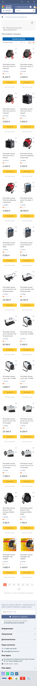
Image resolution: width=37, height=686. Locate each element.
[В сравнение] (15, 52)
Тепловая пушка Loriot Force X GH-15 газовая (9, 465)
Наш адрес (6, 668)
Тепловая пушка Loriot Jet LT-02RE (26, 377)
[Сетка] (30, 42)
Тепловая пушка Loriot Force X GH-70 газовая (9, 421)
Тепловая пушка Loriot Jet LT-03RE (9, 377)
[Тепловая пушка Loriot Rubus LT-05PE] (10, 232)
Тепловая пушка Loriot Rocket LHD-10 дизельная (10, 334)
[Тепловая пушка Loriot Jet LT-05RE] (27, 321)
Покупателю (7, 634)
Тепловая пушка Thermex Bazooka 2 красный (9, 200)
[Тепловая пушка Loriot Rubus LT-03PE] (27, 232)
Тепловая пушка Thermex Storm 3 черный (26, 66)
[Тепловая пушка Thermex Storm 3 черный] (27, 54)
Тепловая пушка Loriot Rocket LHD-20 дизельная (27, 289)
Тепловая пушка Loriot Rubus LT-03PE (26, 245)
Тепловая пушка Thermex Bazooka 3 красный (27, 156)
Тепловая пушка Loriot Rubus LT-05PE (9, 245)
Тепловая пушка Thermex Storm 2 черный (9, 111)
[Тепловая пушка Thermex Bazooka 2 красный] (10, 188)
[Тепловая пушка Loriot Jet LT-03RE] (10, 366)
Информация (7, 629)
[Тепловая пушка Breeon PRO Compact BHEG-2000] (27, 498)
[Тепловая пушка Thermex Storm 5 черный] (10, 54)
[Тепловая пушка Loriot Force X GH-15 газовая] (10, 453)
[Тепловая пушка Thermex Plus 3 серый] (27, 99)
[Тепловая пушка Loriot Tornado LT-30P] (27, 188)
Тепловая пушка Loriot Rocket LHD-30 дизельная (10, 289)
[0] (34, 7)
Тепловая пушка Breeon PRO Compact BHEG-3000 (9, 511)
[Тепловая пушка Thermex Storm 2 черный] (10, 99)
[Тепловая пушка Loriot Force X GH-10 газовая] (27, 453)
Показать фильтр (18, 39)
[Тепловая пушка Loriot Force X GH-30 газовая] (27, 408)
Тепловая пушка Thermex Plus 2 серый (9, 156)
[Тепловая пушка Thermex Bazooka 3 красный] (27, 143)
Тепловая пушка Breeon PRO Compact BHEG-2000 (26, 511)
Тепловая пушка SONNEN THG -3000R (9, 557)
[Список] (33, 42)
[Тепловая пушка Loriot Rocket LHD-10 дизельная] (10, 321)
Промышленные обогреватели (16, 17)
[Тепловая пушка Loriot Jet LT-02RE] (27, 366)
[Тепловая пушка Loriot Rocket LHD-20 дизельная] (27, 277)
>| (19, 589)
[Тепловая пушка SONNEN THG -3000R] (10, 544)
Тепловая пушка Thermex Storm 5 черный (9, 66)
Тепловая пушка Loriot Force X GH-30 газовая (27, 421)
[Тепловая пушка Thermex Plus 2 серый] (10, 143)
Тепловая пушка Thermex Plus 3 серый (26, 111)
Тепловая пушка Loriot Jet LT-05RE (26, 333)
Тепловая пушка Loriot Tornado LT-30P (26, 200)
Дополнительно (8, 639)
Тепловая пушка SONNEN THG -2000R (26, 557)
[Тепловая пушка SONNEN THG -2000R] (27, 544)
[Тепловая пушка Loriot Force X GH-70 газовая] (10, 408)
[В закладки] (15, 48)
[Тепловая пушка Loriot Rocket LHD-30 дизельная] (10, 277)
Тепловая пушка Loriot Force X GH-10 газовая (27, 465)
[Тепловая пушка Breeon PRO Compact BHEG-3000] (10, 498)
